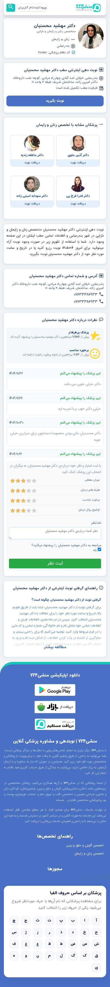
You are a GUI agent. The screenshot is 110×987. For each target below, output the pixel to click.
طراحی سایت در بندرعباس (94, 877)
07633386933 (85, 295)
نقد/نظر (96, 523)
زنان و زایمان (60, 39)
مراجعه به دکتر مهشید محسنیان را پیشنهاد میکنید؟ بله (66, 548)
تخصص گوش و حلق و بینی (85, 845)
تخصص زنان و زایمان (89, 853)
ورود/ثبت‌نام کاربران (32, 8)
